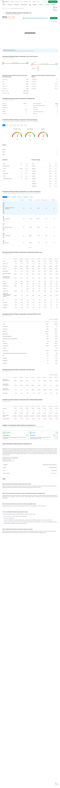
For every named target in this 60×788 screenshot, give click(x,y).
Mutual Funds (26, 1)
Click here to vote (54, 473)
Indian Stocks (17, 1)
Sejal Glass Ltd (7, 218)
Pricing (38, 1)
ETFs (21, 1)
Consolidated (51, 319)
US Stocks (12, 1)
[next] (56, 435)
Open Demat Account (52, 1)
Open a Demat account (8, 516)
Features (34, 1)
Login (45, 1)
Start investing (54, 18)
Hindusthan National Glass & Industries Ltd (9, 208)
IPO (30, 1)
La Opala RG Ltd (7, 235)
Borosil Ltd (7, 242)
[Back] (3, 8)
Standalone (56, 319)
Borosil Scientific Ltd (8, 227)
